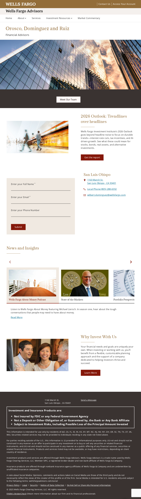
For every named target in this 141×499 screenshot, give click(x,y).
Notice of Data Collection (52, 485)
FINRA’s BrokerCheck (16, 493)
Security (34, 485)
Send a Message (88, 400)
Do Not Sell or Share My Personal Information (89, 485)
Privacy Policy (13, 485)
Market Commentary (89, 18)
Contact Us (104, 4)
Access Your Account (124, 4)
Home (9, 18)
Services (36, 18)
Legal (24, 485)
